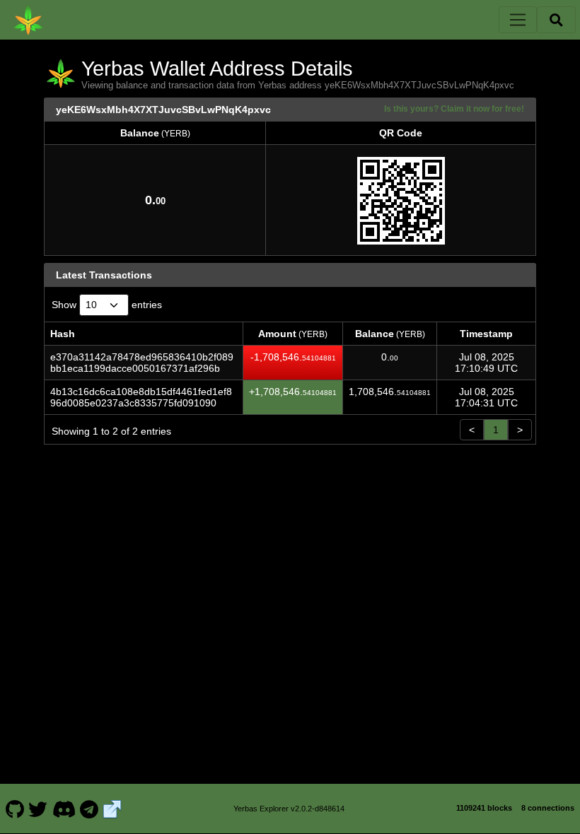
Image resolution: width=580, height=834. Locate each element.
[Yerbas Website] (112, 809)
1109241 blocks (484, 808)
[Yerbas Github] (14, 809)
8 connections (547, 808)
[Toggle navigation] (518, 19)
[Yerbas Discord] (63, 809)
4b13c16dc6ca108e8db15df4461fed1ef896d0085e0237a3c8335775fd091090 (141, 397)
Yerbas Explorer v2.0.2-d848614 (288, 808)
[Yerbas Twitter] (38, 809)
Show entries (107, 304)
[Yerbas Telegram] (89, 809)
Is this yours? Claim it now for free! (454, 108)
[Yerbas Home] (28, 19)
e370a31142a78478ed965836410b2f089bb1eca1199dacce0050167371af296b (141, 362)
